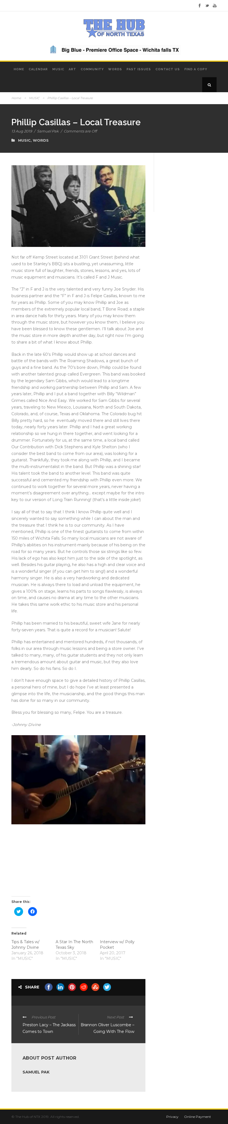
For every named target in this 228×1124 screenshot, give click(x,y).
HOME (19, 69)
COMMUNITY (92, 69)
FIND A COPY (195, 69)
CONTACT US (167, 69)
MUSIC (58, 69)
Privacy (172, 1117)
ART (72, 69)
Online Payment (197, 1117)
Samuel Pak (48, 131)
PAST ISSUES (139, 69)
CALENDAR (38, 69)
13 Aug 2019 (21, 131)
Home (16, 98)
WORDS (115, 69)
